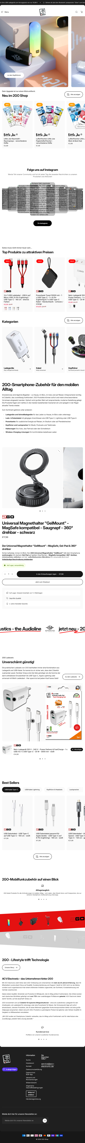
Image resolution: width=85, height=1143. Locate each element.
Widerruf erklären (31, 1094)
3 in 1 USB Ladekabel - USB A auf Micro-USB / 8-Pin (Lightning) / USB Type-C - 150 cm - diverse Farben (17, 298)
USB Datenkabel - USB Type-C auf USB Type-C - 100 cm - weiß (17, 835)
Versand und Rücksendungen (32, 1078)
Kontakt (29, 1066)
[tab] (11, 789)
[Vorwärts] (79, 83)
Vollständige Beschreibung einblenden (17, 559)
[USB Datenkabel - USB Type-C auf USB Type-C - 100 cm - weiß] (17, 811)
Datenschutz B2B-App (30, 1073)
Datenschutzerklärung (34, 1069)
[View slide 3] (45, 759)
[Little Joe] (11, 135)
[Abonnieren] (45, 1121)
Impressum (30, 1063)
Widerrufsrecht (31, 1083)
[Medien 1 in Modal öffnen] (59, 451)
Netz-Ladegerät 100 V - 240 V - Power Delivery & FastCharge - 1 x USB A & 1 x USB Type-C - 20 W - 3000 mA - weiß (40, 750)
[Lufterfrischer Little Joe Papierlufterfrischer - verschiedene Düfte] (49, 116)
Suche (28, 1060)
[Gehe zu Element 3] (45, 511)
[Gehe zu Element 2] (42, 511)
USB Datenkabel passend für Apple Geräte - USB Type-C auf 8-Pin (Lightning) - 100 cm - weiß (49, 836)
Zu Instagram (43, 223)
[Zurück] (5, 83)
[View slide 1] (40, 759)
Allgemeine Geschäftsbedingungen (34, 1087)
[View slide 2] (42, 759)
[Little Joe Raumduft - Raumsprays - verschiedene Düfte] (17, 116)
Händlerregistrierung (33, 1099)
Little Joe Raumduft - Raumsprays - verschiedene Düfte (15, 141)
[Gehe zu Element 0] (40, 511)
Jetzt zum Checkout (42, 582)
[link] (47, 1065)
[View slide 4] (46, 899)
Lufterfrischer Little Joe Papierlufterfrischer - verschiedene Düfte (45, 141)
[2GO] (7, 291)
